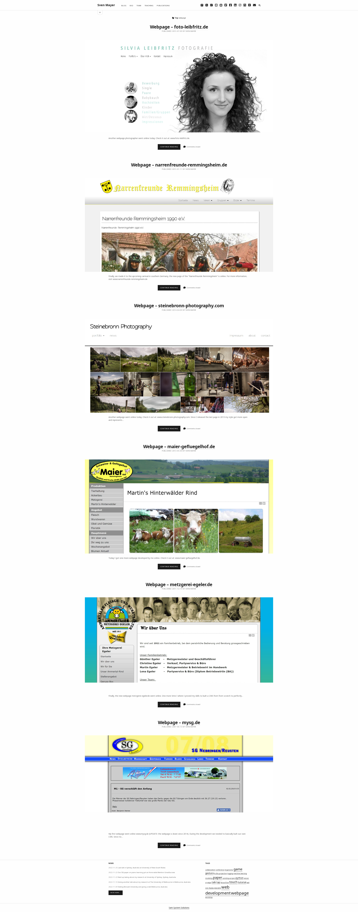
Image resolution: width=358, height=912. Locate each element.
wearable (217, 888)
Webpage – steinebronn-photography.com (179, 306)
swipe (209, 882)
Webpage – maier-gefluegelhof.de (179, 446)
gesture (209, 873)
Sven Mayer (106, 5)
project (232, 878)
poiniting (226, 878)
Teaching (149, 5)
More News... (115, 893)
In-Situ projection (220, 873)
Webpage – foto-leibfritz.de (179, 27)
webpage (240, 893)
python (239, 877)
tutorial (242, 882)
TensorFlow (225, 882)
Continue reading (170, 148)
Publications (163, 5)
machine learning (240, 873)
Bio (131, 5)
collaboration (210, 870)
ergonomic (229, 870)
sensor (246, 878)
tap (218, 882)
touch (233, 882)
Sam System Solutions (179, 907)
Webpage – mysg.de (179, 722)
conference (220, 870)
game (238, 869)
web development (218, 890)
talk (214, 882)
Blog (123, 5)
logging (230, 873)
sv (206, 882)
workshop (209, 897)
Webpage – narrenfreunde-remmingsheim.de (179, 165)
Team (138, 5)
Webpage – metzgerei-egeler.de (179, 584)
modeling (209, 878)
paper (217, 877)
